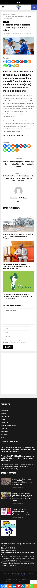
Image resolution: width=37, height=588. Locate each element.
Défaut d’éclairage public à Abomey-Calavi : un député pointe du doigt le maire (18, 164)
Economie (4, 431)
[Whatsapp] (5, 65)
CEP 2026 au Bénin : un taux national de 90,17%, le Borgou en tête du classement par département (18, 458)
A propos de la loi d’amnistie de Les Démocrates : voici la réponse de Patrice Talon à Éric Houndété (16, 266)
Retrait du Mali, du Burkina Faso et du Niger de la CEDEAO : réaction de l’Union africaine (18, 178)
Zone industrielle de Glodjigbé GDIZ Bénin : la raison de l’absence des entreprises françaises (18, 236)
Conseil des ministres (8, 425)
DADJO (3, 465)
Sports (3, 419)
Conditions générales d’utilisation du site (17, 582)
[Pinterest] (21, 61)
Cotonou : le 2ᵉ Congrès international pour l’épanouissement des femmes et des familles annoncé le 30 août (23, 512)
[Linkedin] (17, 61)
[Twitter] (9, 61)
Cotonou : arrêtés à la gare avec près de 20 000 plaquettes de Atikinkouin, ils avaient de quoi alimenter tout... (22, 482)
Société (3, 413)
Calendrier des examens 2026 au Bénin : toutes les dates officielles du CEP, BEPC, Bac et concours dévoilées (18, 449)
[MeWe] (25, 61)
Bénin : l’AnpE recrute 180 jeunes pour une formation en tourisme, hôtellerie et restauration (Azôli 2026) (18, 467)
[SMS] (13, 65)
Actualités (6, 21)
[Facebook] (5, 61)
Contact (15, 579)
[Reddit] (13, 61)
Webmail (8, 579)
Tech (2, 437)
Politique (4, 428)
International (5, 416)
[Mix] (29, 61)
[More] (17, 65)
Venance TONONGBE (11, 33)
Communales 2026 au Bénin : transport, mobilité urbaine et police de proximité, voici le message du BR (18, 296)
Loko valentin (5, 447)
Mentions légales (24, 579)
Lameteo (4, 434)
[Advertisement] (18, 373)
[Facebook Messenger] (9, 65)
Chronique (4, 422)
